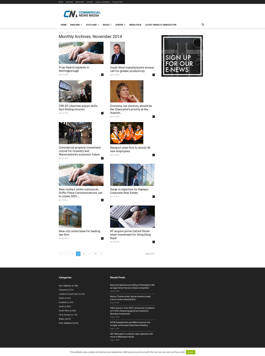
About (61, 2)
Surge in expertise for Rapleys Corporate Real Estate (129, 191)
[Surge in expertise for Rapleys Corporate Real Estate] (132, 175)
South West (64, 310)
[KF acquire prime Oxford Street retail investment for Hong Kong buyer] (132, 217)
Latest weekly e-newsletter (160, 24)
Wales (106, 24)
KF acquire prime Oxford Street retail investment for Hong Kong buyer (130, 234)
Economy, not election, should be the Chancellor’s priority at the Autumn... (131, 109)
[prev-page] (61, 253)
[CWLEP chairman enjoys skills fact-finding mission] (81, 91)
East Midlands (65, 285)
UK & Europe (64, 314)
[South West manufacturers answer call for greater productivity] (132, 53)
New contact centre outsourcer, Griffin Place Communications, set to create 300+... (80, 193)
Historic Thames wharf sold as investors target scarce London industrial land (130, 297)
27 (95, 254)
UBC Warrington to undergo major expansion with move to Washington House (131, 335)
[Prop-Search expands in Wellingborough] (81, 53)
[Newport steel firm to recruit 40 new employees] (132, 133)
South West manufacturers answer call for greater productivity (132, 69)
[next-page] (101, 253)
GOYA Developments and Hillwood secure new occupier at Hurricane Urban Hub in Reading (130, 323)
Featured (63, 289)
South (61, 306)
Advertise (69, 2)
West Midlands (65, 323)
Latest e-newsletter (103, 2)
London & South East (68, 294)
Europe (119, 24)
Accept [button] (191, 352)
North (61, 298)
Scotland (91, 24)
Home (64, 24)
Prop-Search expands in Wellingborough (74, 69)
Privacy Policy (117, 2)
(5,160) (68, 285)
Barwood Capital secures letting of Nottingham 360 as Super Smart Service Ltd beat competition (132, 286)
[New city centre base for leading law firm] (81, 217)
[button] (203, 25)
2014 (68, 32)
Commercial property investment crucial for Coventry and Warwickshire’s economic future (80, 151)
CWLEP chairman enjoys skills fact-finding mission (78, 107)
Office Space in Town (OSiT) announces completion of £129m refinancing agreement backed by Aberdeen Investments (132, 311)
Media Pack (79, 2)
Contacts (90, 2)
